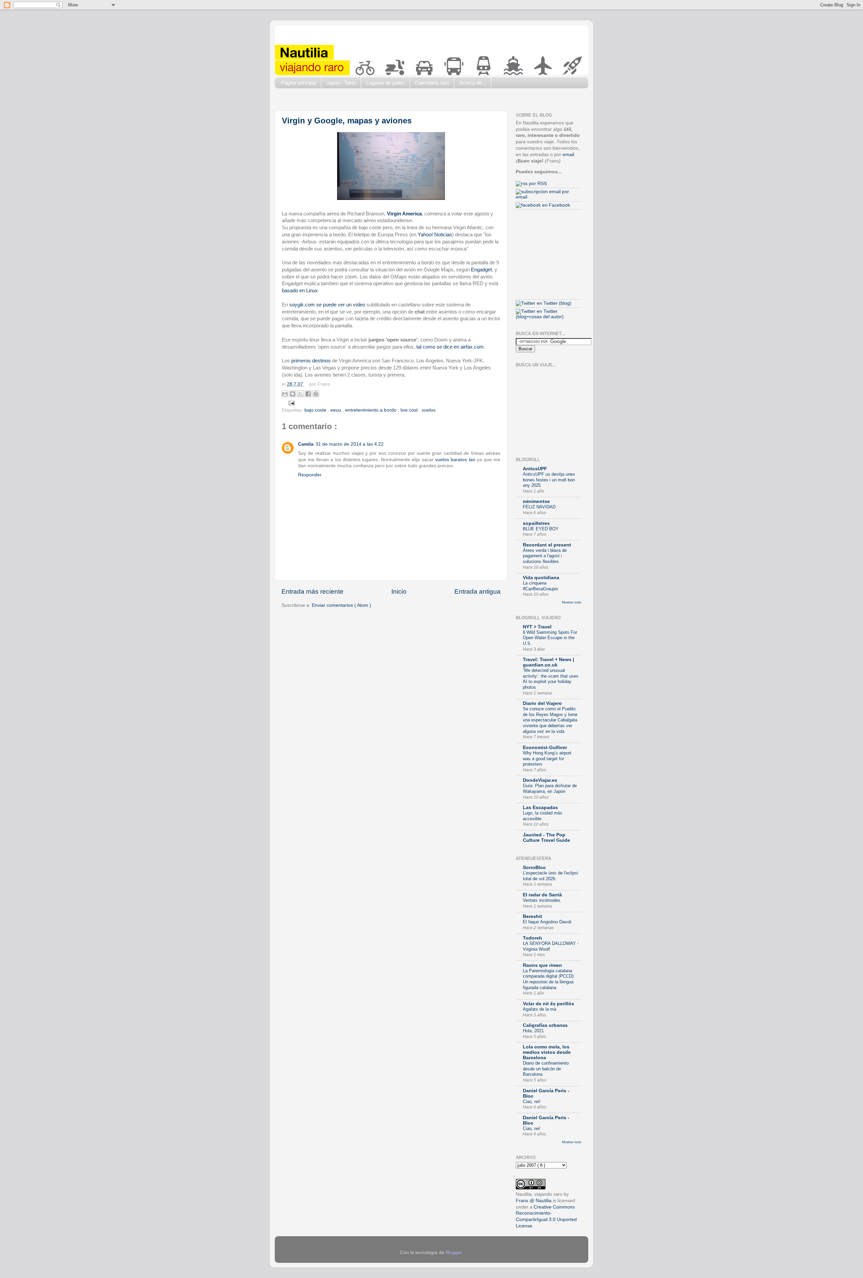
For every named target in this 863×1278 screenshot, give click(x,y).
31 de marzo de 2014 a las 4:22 (350, 444)
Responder (310, 474)
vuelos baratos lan (455, 459)
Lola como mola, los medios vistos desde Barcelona (547, 1052)
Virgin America (404, 213)
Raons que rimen (542, 965)
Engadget (481, 269)
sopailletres (536, 523)
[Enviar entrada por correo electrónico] (291, 402)
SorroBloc (534, 867)
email (568, 154)
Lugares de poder (385, 83)
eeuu (336, 410)
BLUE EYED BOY (541, 528)
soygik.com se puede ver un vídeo (327, 304)
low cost (409, 410)
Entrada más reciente (312, 591)
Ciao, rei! (531, 1101)
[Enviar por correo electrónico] (284, 393)
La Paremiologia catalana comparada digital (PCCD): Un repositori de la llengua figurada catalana (549, 979)
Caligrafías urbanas (545, 1025)
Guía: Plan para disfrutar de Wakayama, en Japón (550, 788)
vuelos (429, 410)
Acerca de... (472, 83)
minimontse (536, 501)
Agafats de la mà (539, 1009)
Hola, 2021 (533, 1030)
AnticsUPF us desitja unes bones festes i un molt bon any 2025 (549, 480)
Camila (306, 444)
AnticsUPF (535, 468)
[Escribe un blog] (292, 393)
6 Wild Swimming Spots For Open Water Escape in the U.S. (550, 638)
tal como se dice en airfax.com (450, 347)
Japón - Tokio (341, 83)
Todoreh (532, 938)
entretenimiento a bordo (371, 410)
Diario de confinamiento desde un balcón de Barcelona (546, 1069)
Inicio (399, 591)
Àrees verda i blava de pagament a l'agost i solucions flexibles (545, 556)
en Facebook (555, 205)
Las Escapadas (540, 807)
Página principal (298, 83)
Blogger (454, 1252)
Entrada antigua (477, 591)
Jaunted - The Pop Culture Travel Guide (546, 837)
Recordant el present (547, 544)
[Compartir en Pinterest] (316, 393)
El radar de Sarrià (542, 894)
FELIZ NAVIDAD (539, 506)
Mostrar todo (572, 602)
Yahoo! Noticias (435, 234)
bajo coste (316, 410)
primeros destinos (311, 360)
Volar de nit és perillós (548, 1003)
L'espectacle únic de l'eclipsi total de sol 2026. (550, 875)
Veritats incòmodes (541, 900)
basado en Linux (300, 290)
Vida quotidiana (541, 577)
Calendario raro (432, 83)
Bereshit (532, 916)
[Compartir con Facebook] (308, 393)
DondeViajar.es (540, 780)
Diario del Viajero (542, 703)
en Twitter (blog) (553, 303)
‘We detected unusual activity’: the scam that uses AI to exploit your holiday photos (550, 679)
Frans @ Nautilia (534, 1200)
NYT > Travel (537, 626)
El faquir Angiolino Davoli (547, 921)
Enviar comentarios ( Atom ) (341, 605)
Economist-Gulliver (545, 747)
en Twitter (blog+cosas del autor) (540, 314)
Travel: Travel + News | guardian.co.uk (548, 662)
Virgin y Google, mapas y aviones (347, 120)
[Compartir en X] (300, 393)
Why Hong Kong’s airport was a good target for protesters (547, 758)
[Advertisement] (397, 100)
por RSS (537, 183)
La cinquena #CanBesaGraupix (540, 586)
